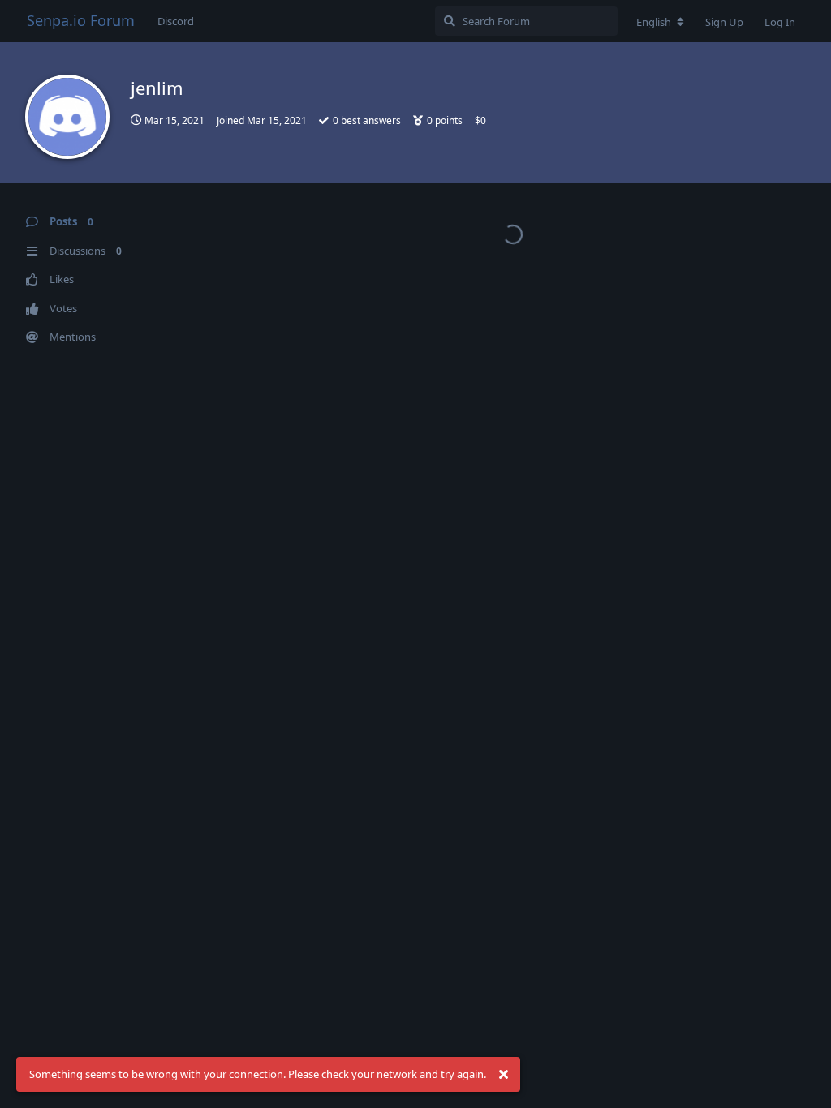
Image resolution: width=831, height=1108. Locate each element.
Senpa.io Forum (81, 20)
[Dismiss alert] (503, 1074)
